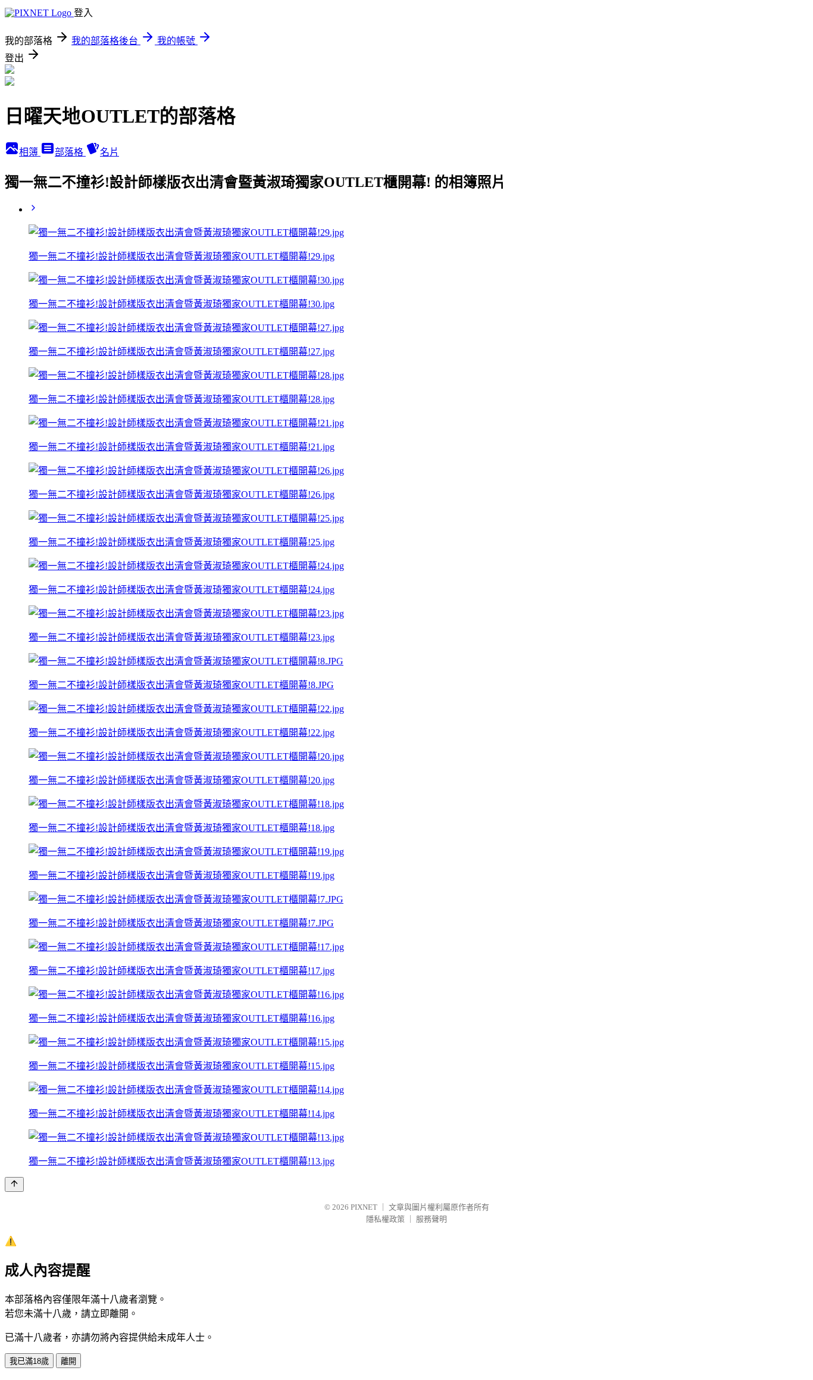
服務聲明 (431, 1218)
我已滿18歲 (29, 1361)
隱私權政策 (385, 1218)
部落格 (70, 152)
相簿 (29, 152)
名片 (109, 152)
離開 (68, 1361)
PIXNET (364, 1207)
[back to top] (14, 1184)
